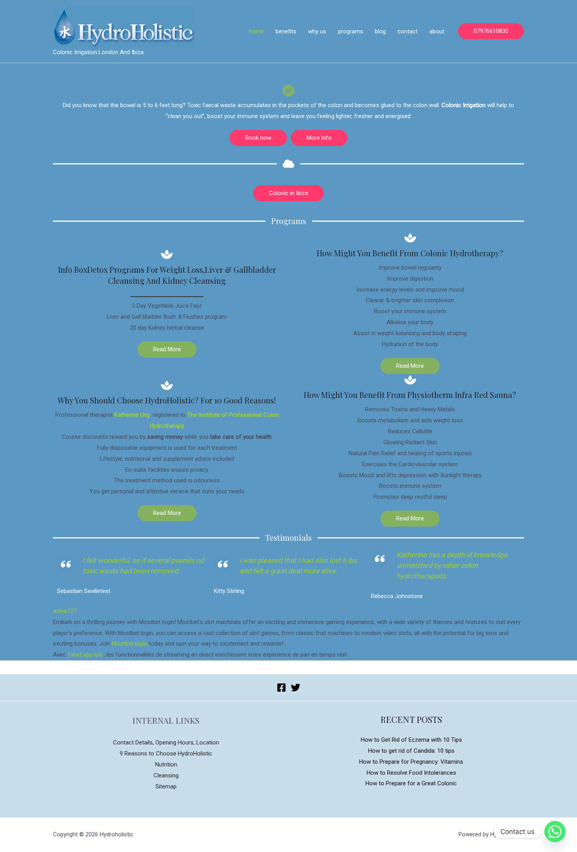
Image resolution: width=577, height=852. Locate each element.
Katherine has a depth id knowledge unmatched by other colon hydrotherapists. (452, 565)
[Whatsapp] (555, 831)
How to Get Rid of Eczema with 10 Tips (411, 739)
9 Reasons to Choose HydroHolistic (166, 753)
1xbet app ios (85, 654)
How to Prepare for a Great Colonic (411, 783)
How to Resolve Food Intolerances (411, 772)
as (136, 560)
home (256, 31)
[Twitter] (295, 687)
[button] (258, 138)
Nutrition (166, 764)
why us (317, 31)
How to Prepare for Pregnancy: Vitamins (411, 761)
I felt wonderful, (107, 560)
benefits (286, 31)
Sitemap (166, 786)
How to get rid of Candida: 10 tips (411, 750)
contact (408, 31)
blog (380, 31)
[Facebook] (281, 687)
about (436, 31)
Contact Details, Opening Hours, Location (166, 742)
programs (350, 31)
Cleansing (166, 775)
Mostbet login (129, 643)
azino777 (65, 611)
